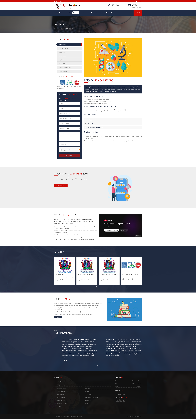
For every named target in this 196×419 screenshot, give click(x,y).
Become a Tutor (105, 13)
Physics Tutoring (63, 60)
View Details (58, 317)
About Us (67, 13)
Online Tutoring (59, 13)
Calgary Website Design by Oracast (133, 416)
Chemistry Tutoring (64, 48)
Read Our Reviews (60, 185)
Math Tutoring (62, 56)
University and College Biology (95, 127)
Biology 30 (90, 123)
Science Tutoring (63, 64)
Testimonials (94, 13)
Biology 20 (90, 120)
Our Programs (84, 13)
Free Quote (137, 13)
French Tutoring (63, 71)
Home (55, 28)
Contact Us (114, 13)
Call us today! (115, 4)
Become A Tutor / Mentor (91, 397)
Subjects (75, 13)
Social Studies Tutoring (65, 67)
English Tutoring (63, 52)
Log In (55, 1)
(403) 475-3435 (115, 5)
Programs (87, 391)
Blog (61, 1)
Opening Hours (135, 4)
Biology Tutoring (63, 44)
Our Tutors (88, 385)
